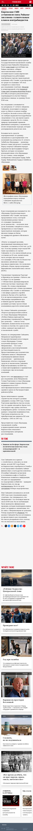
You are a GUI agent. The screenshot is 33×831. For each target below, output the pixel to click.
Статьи (11, 8)
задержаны (5, 488)
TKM (11, 5)
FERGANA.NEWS (16, 2)
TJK (8, 5)
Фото (21, 8)
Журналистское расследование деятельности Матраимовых (13, 29)
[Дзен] (15, 526)
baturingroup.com (10, 829)
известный (10, 67)
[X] (6, 526)
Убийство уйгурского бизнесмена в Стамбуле (12, 27)
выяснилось (18, 377)
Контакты (4, 824)
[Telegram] (18, 526)
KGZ (5, 5)
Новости (4, 8)
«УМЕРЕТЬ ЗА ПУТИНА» (7, 792)
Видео (16, 8)
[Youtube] (24, 526)
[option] (6, 167)
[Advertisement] (16, 548)
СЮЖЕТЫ (27, 8)
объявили (20, 513)
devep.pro (25, 829)
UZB (13, 5)
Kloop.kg (25, 87)
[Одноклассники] (12, 526)
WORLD (17, 5)
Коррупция (14, 24)
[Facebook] (21, 526)
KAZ (2, 5)
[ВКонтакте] (9, 526)
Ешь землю (27, 791)
